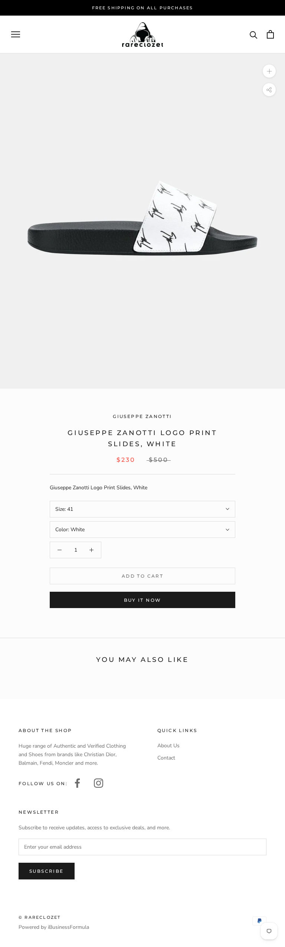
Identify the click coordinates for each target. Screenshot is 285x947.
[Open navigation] (15, 34)
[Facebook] (77, 782)
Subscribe (46, 871)
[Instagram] (98, 782)
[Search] (254, 34)
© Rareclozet (39, 917)
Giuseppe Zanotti (142, 416)
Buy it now (142, 600)
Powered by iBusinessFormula (54, 927)
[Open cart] (270, 34)
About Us (168, 745)
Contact (166, 757)
